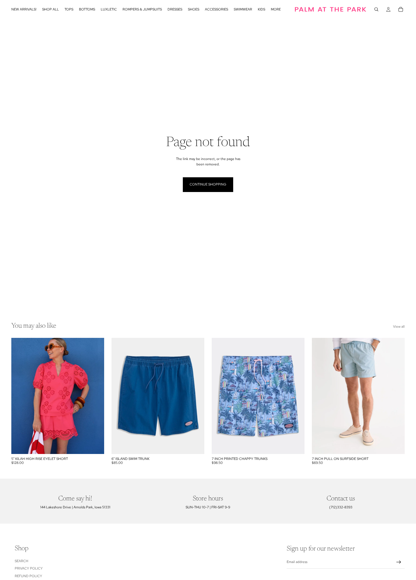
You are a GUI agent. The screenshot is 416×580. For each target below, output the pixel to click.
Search (21, 561)
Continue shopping (208, 184)
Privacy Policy (29, 568)
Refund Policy (28, 576)
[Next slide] (95, 396)
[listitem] (276, 9)
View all (399, 326)
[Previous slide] (19, 396)
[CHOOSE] (95, 445)
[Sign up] (399, 562)
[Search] (376, 9)
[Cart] (400, 9)
